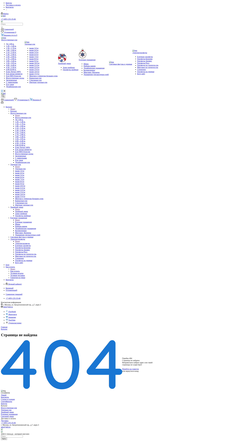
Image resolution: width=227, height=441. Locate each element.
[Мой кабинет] (2, 103)
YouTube (12, 320)
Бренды (4, 404)
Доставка (4, 421)
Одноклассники (15, 323)
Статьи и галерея (8, 399)
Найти (4, 439)
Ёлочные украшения (23, 222)
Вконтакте (13, 314)
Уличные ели (20, 169)
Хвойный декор (21, 211)
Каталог (13, 111)
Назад (12, 109)
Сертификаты (6, 401)
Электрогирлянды (22, 243)
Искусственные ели (23, 118)
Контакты (5, 397)
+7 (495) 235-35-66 (8, 19)
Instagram (12, 317)
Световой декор (7, 416)
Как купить (15, 271)
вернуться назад (132, 371)
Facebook (12, 312)
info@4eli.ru (8, 307)
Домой (3, 395)
